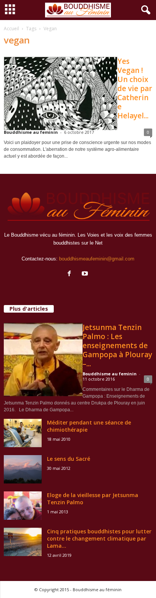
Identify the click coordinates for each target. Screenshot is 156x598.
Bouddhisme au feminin (31, 132)
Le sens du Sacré (68, 458)
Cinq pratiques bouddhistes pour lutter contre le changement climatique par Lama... (99, 538)
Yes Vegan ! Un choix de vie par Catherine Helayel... (134, 88)
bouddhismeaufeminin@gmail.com (96, 259)
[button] (144, 10)
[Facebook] (71, 274)
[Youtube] (86, 274)
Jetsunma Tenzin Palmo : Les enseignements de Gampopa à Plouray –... (117, 345)
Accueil (11, 28)
